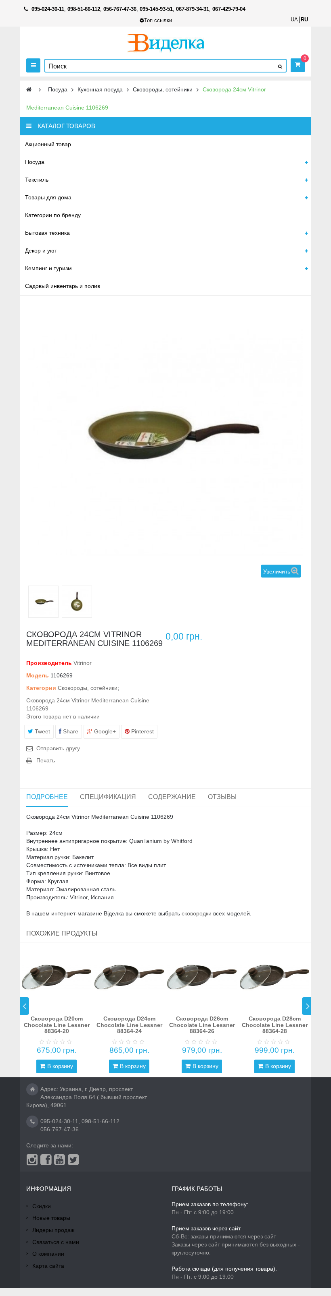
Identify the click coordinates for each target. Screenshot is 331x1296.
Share (69, 731)
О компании (48, 1253)
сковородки (197, 913)
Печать (45, 760)
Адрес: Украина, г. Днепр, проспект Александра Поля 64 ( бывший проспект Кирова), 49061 (86, 1097)
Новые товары (51, 1218)
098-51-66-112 (100, 1121)
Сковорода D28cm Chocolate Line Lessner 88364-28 (275, 1024)
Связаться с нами (55, 1242)
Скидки (41, 1206)
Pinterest (142, 731)
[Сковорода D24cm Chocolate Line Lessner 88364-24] (129, 977)
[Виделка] (166, 42)
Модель (37, 675)
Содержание (172, 796)
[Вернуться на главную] (28, 90)
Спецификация (108, 796)
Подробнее (47, 796)
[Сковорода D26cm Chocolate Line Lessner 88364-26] (202, 977)
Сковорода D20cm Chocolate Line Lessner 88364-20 (57, 1024)
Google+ (104, 731)
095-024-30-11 (59, 1121)
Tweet (41, 731)
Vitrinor (82, 663)
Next (306, 1006)
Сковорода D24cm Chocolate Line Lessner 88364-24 (129, 1024)
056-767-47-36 (59, 1129)
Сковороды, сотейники (87, 688)
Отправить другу (58, 748)
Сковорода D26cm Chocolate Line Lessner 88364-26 (202, 1024)
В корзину (60, 1066)
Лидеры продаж (53, 1230)
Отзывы (222, 796)
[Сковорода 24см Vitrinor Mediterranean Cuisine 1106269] (43, 602)
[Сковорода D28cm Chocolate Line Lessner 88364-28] (274, 977)
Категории (41, 688)
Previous (24, 1006)
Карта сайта (48, 1266)
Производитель (49, 663)
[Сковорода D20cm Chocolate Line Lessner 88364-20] (56, 977)
